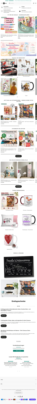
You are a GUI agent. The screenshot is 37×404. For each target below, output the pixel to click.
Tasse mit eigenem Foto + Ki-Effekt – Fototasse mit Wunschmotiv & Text (8, 122)
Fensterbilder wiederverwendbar (9, 95)
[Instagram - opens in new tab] (20, 396)
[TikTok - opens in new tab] (22, 396)
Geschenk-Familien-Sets (9, 229)
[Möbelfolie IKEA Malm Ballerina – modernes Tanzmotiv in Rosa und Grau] (26, 170)
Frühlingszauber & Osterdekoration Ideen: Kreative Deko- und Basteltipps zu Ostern (16, 309)
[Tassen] (26, 86)
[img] (18, 358)
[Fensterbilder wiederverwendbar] (9, 86)
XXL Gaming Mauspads (9, 76)
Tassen (26, 95)
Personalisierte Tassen (9, 210)
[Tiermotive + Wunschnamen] (27, 201)
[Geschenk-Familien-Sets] (9, 220)
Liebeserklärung (9, 249)
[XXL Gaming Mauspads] (9, 67)
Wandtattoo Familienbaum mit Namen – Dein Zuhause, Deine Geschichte (15, 331)
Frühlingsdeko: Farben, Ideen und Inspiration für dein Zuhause (16, 320)
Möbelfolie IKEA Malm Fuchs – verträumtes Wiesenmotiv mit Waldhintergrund (9, 181)
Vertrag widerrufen (18, 392)
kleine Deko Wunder (26, 76)
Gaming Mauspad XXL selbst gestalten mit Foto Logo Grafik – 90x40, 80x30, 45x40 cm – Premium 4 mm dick (8, 149)
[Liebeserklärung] (9, 240)
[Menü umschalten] (1, 3)
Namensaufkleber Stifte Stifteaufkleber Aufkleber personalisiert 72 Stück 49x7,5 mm (9, 36)
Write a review (18, 350)
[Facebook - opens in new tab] (18, 396)
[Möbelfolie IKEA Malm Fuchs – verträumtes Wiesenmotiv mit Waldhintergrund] (9, 170)
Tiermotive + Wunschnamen (27, 210)
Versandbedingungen (18, 390)
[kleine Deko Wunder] (26, 67)
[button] (19, 3)
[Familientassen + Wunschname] (27, 220)
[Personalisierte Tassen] (9, 201)
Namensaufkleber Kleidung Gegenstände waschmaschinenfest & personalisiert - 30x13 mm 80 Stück (26, 36)
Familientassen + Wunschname (27, 229)
